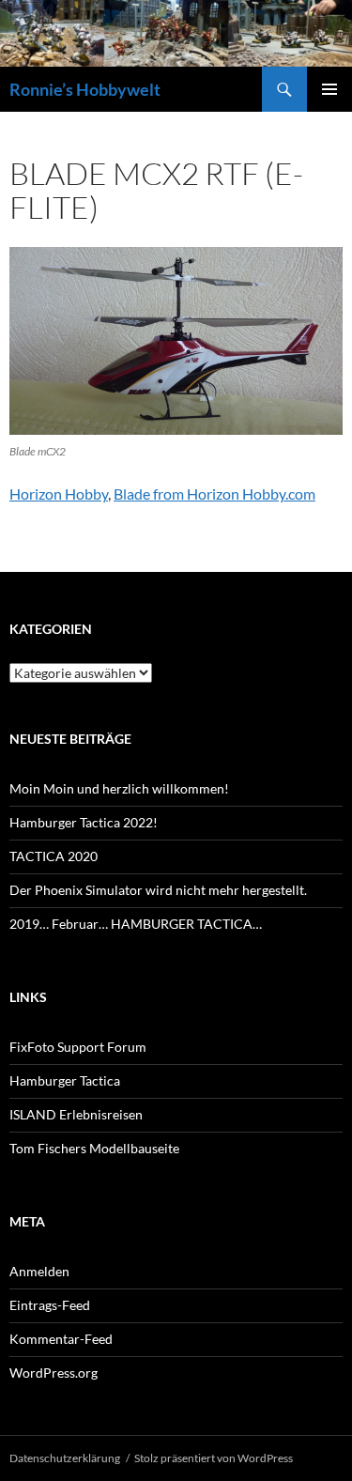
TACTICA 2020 (53, 856)
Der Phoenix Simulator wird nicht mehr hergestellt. (158, 890)
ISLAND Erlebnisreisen (76, 1114)
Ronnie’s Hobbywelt (85, 89)
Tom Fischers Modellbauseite (94, 1148)
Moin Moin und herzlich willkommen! (119, 788)
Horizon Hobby (58, 493)
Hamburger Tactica (64, 1080)
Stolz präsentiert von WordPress (213, 1458)
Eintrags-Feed (49, 1305)
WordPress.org (53, 1373)
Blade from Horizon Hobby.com (214, 493)
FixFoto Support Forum (77, 1047)
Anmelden (39, 1271)
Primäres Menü (329, 89)
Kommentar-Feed (61, 1339)
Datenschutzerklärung (64, 1458)
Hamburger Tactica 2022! (83, 822)
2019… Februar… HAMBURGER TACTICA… (135, 924)
